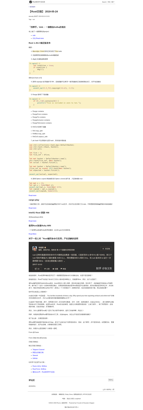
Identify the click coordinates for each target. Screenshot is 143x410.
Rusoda (85, 403)
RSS (109, 2)
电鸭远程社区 (78, 394)
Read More (32, 234)
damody (31, 16)
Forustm (79, 403)
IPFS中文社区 (87, 394)
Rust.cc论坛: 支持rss (40, 366)
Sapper (92, 403)
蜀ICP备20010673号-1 (71, 407)
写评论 (111, 380)
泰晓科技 (61, 394)
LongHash (77, 398)
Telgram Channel (38, 349)
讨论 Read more (38, 38)
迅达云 (69, 398)
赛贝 (72, 398)
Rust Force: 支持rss (39, 369)
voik (34, 35)
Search (104, 2)
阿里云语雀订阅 (38, 352)
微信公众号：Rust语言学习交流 (43, 372)
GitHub (35, 358)
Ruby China (69, 394)
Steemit (35, 355)
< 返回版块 (32, 7)
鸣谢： (64, 398)
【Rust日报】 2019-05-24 (43, 11)
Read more (32, 195)
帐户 (113, 2)
